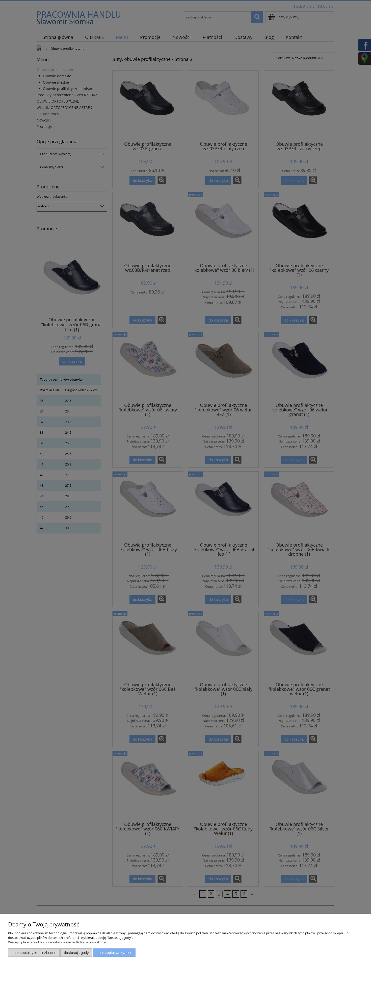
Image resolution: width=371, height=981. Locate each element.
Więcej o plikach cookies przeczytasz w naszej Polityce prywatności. (58, 942)
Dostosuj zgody (76, 952)
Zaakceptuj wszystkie (114, 952)
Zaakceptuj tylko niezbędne (34, 952)
